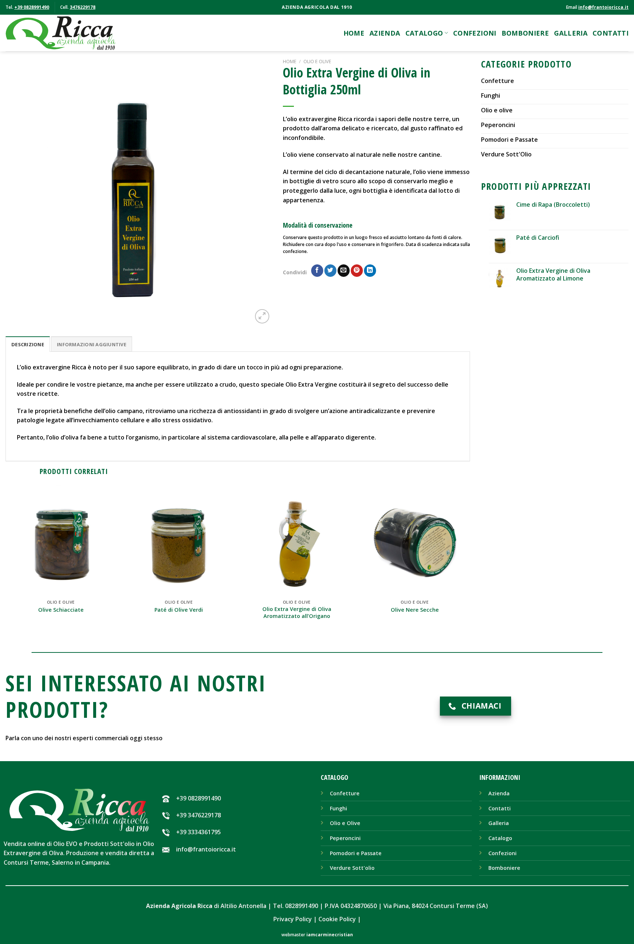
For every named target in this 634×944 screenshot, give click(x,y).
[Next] (257, 191)
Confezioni (474, 33)
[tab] (28, 344)
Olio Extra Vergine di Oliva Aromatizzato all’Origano (296, 612)
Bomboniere (525, 33)
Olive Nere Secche (415, 610)
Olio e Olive (317, 61)
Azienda (384, 33)
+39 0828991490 (31, 7)
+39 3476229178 (198, 815)
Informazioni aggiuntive (91, 344)
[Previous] (20, 191)
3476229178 (82, 7)
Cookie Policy (337, 919)
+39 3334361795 (198, 832)
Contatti (610, 33)
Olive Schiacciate (61, 610)
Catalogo (424, 33)
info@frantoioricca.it (603, 7)
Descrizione (27, 344)
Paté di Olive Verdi (178, 610)
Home (353, 33)
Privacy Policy (292, 919)
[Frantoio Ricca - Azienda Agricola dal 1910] (61, 33)
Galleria (570, 33)
